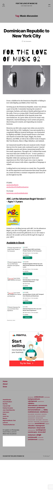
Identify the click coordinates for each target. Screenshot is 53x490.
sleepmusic (32, 428)
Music (4, 414)
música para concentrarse (40, 416)
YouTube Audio (40, 437)
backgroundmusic (34, 399)
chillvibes (31, 403)
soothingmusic (41, 430)
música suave (30, 421)
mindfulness (44, 412)
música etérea (44, 414)
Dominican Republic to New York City (26, 33)
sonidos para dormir (31, 430)
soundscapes (32, 432)
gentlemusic (40, 407)
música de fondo (38, 414)
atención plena (47, 397)
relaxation (31, 425)
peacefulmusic (40, 423)
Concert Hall (6, 406)
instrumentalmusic (34, 410)
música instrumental (31, 416)
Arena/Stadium (7, 401)
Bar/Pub (5, 404)
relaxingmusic (40, 425)
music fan (6, 416)
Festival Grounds (8, 408)
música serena (45, 419)
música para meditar (31, 419)
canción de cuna (41, 401)
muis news (6, 412)
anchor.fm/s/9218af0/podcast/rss (17, 187)
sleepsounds (40, 428)
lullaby (46, 410)
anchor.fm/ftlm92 (12, 185)
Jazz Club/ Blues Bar (9, 410)
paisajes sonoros (31, 423)
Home (5, 381)
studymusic (32, 435)
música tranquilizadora (44, 421)
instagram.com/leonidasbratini (17, 193)
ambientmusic (39, 397)
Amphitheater (7, 399)
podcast (5, 422)
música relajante (39, 419)
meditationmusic (33, 412)
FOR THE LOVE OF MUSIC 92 (26, 3)
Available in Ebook (15, 242)
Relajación (47, 423)
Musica (5, 418)
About (5, 384)
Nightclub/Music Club (9, 420)
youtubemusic (33, 439)
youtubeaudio (32, 437)
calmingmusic (32, 401)
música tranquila (36, 421)
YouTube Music (41, 439)
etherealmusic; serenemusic (37, 405)
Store (5, 387)
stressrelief (42, 432)
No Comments (27, 41)
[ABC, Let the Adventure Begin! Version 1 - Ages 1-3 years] (26, 215)
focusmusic (32, 407)
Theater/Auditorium (9, 424)
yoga (38, 434)
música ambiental (31, 414)
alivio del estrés (30, 397)
